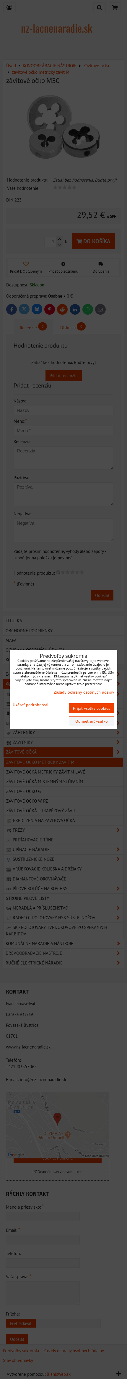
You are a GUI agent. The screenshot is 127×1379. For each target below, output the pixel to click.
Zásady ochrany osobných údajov (84, 692)
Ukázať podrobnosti (30, 705)
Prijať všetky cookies (91, 708)
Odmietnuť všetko (91, 721)
